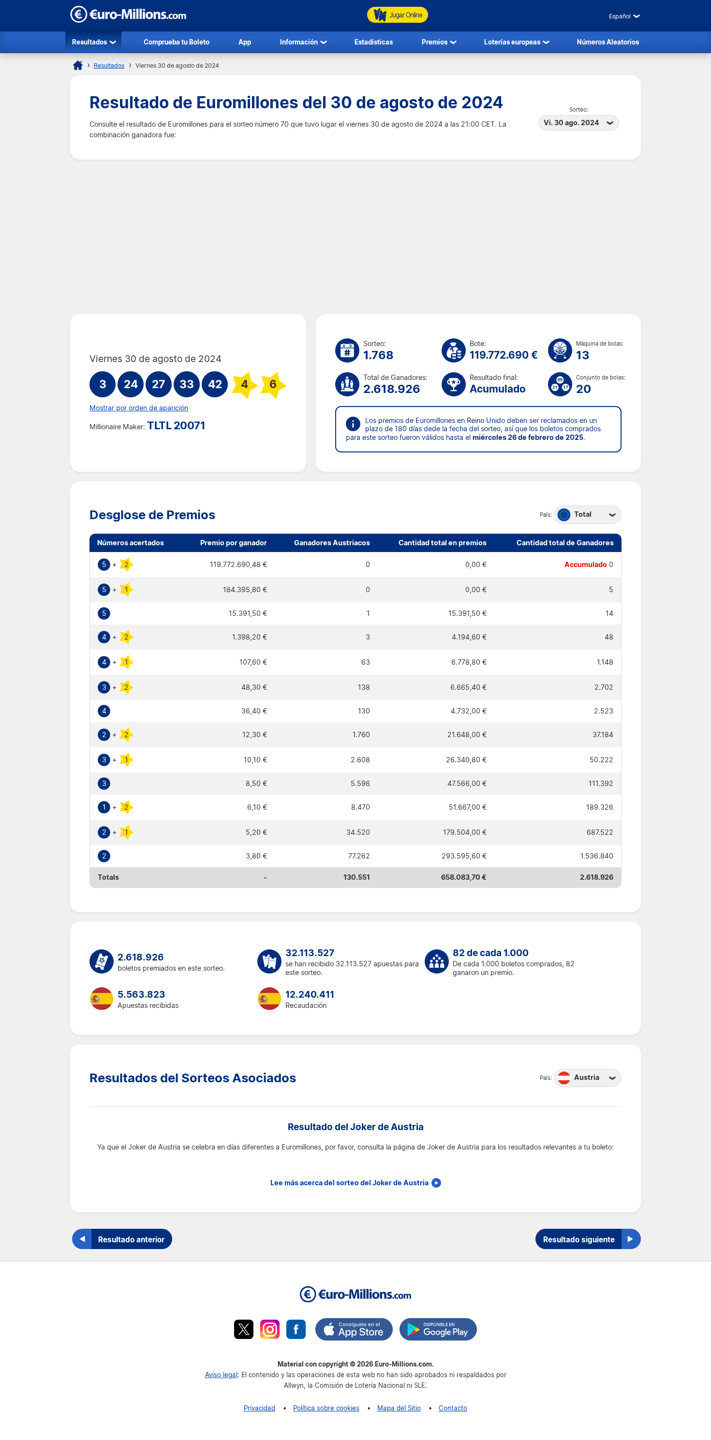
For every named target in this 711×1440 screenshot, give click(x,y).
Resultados (89, 42)
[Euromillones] (78, 65)
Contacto (453, 1408)
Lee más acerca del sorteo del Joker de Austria (349, 1182)
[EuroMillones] (128, 20)
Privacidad (259, 1408)
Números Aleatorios (608, 42)
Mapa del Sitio (399, 1408)
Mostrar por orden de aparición (138, 408)
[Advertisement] (355, 237)
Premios (434, 42)
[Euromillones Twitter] (244, 1330)
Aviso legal (221, 1374)
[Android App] (438, 1331)
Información (299, 42)
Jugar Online (405, 15)
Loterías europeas (512, 42)
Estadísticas (374, 42)
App (244, 42)
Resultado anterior (131, 1239)
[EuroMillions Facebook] (296, 1330)
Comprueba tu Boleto (176, 42)
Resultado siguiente (579, 1239)
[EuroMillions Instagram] (270, 1330)
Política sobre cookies (326, 1408)
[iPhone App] (354, 1331)
